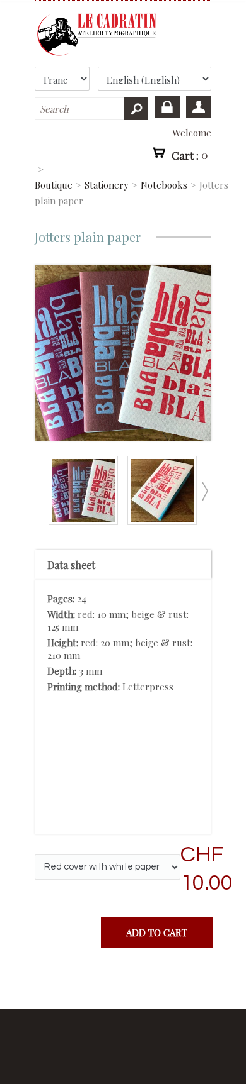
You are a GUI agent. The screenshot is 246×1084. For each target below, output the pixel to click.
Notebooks (164, 185)
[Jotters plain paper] (86, 521)
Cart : (190, 155)
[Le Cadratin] (123, 34)
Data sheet (71, 565)
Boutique (54, 185)
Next (204, 491)
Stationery (107, 185)
